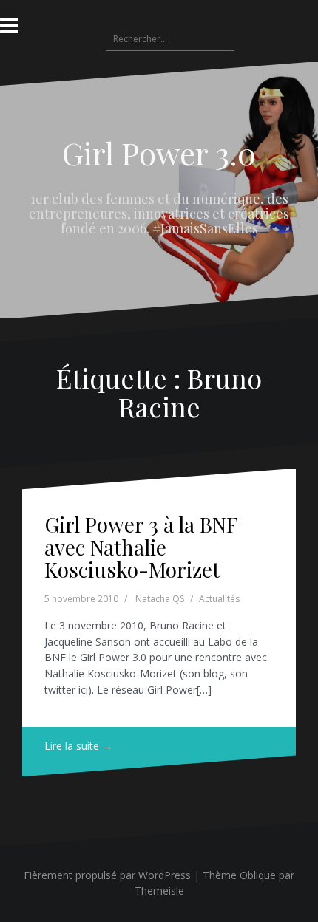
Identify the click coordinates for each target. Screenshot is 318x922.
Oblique (258, 875)
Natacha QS (159, 599)
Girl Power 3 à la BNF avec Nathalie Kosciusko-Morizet (140, 547)
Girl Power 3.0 (159, 153)
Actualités (219, 599)
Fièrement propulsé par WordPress (107, 875)
